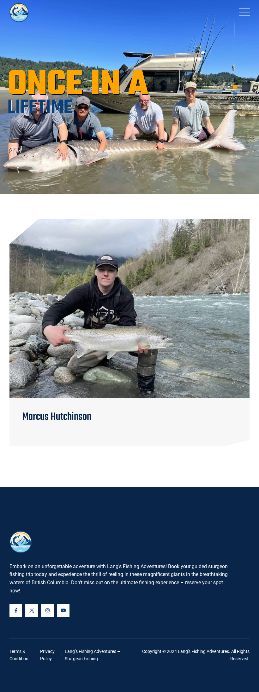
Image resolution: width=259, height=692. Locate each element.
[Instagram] (47, 610)
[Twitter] (31, 610)
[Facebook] (15, 610)
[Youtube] (63, 610)
